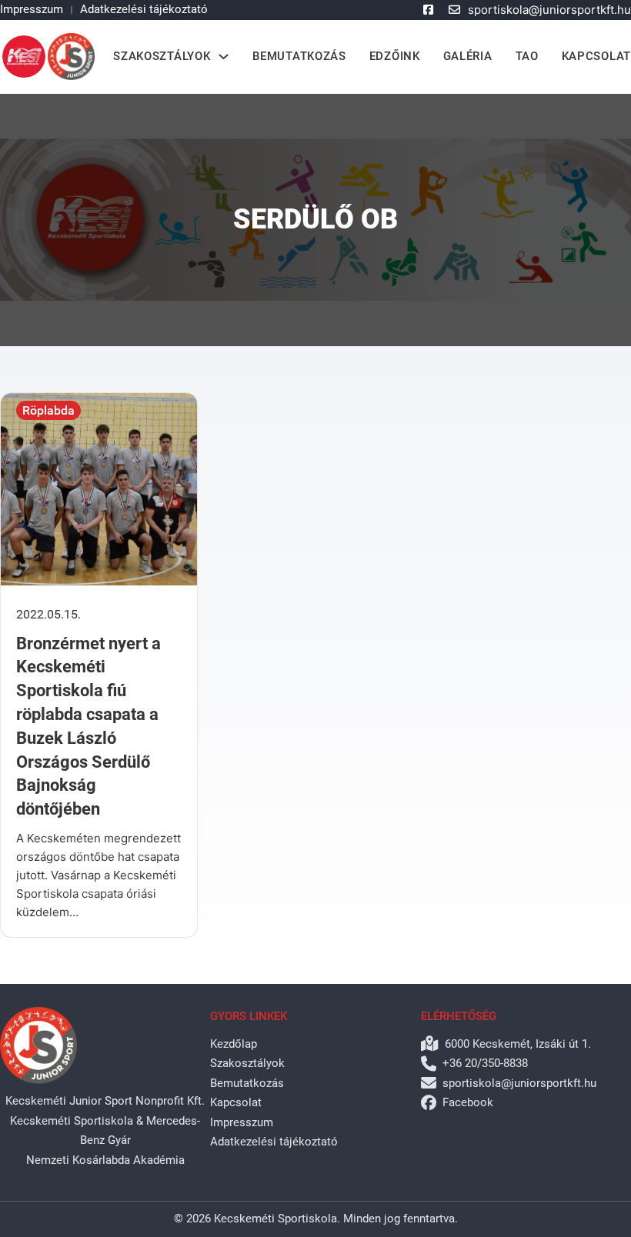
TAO (527, 56)
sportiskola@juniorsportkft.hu (549, 9)
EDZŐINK (394, 56)
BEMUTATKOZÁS (299, 56)
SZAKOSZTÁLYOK (161, 56)
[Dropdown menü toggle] (223, 56)
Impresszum (31, 9)
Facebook (467, 1102)
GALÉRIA (467, 56)
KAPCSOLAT (596, 56)
